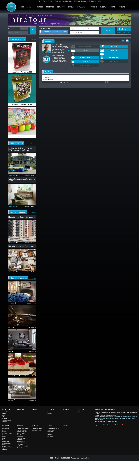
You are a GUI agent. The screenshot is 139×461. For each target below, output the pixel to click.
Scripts (3, 438)
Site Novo (50, 436)
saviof (129, 418)
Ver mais (33, 39)
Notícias (71, 7)
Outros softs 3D (21, 441)
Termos (45, 1)
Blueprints (4, 439)
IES (2, 430)
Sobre (39, 1)
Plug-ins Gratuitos (6, 446)
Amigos (114, 54)
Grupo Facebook (67, 1)
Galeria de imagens (37, 428)
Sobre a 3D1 (5, 412)
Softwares (4, 449)
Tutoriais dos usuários (23, 428)
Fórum (113, 7)
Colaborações (114, 57)
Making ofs (20, 436)
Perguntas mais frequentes (21, 439)
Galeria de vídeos (36, 430)
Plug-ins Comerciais (7, 448)
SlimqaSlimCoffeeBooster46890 (104, 418)
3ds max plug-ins (21, 430)
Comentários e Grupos (51, 432)
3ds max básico (21, 433)
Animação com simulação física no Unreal (21, 180)
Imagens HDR (5, 441)
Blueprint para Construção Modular (21, 217)
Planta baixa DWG (6, 443)
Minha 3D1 (30, 7)
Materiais (4, 436)
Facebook (58, 1)
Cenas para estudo (7, 433)
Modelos (49, 413)
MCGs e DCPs (6, 428)
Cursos (40, 7)
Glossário (19, 435)
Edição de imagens (22, 442)
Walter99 (124, 418)
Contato (122, 7)
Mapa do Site (6, 409)
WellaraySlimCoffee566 (130, 416)
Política (51, 1)
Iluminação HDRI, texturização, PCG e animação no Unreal (20, 149)
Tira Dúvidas (50, 430)
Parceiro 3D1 (114, 61)
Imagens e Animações (53, 428)
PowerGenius (99, 420)
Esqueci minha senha (123, 32)
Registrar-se (92, 1)
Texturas (4, 431)
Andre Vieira (63, 82)
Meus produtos (85, 65)
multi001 (134, 418)
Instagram (84, 1)
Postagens (114, 46)
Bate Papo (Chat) (85, 57)
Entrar (99, 1)
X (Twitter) (77, 1)
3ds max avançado (22, 431)
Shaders (4, 444)
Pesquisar (11, 29)
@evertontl (118, 418)
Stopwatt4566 (118, 416)
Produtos (50, 7)
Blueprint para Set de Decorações (21, 246)
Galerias (103, 7)
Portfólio (85, 50)
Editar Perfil (85, 54)
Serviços (61, 7)
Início (21, 7)
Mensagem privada (85, 46)
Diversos (49, 434)
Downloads (82, 7)
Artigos (80, 412)
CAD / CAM (20, 444)
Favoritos (85, 61)
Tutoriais (93, 7)
